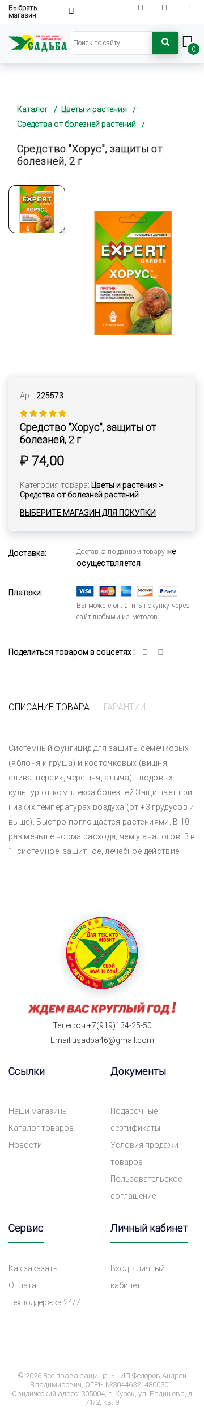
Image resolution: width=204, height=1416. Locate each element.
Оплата (22, 1285)
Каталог (32, 109)
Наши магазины (38, 1110)
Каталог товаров (41, 1127)
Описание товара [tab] (49, 707)
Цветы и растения (94, 109)
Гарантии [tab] (125, 707)
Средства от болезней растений (76, 123)
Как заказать (33, 1268)
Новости (25, 1144)
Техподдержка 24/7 (44, 1302)
